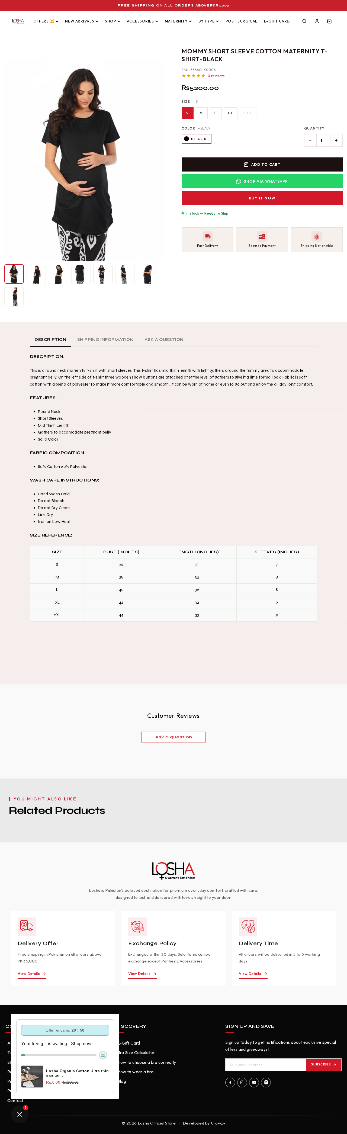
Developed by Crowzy (204, 1123)
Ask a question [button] (173, 736)
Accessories (140, 21)
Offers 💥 (43, 21)
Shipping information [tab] (105, 339)
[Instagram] (242, 1082)
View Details (29, 973)
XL (230, 113)
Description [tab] (50, 339)
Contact (15, 1100)
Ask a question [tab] (164, 339)
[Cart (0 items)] (329, 21)
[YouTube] (254, 1082)
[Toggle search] (304, 21)
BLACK (199, 139)
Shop (110, 21)
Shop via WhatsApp (266, 181)
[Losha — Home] (18, 21)
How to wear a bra (135, 1072)
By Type (206, 21)
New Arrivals (79, 21)
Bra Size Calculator (136, 1052)
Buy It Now (262, 198)
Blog (121, 1081)
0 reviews (216, 75)
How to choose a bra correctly (146, 1062)
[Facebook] (230, 1082)
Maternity (176, 21)
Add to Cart (266, 164)
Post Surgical (242, 21)
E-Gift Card (277, 21)
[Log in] (316, 21)
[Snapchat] (266, 1082)
